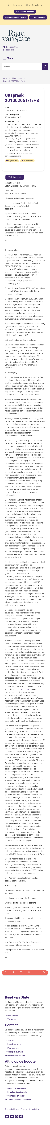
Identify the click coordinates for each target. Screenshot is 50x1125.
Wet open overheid (15, 1052)
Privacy (24, 1109)
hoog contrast (12, 47)
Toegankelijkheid (12, 1109)
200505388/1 (25, 689)
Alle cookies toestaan (25, 11)
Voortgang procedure (16, 1096)
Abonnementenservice (16, 1088)
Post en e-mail (13, 1048)
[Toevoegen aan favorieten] (13, 972)
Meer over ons (13, 1015)
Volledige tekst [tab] (14, 177)
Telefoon (11, 1040)
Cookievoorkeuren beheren (15, 17)
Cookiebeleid (37, 5)
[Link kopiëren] (28, 972)
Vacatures (11, 1019)
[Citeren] (36, 972)
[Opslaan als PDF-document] (44, 972)
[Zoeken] (45, 66)
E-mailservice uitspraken (17, 1092)
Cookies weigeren (38, 17)
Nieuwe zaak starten (16, 1056)
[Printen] (21, 972)
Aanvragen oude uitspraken (19, 1100)
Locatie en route (14, 1044)
